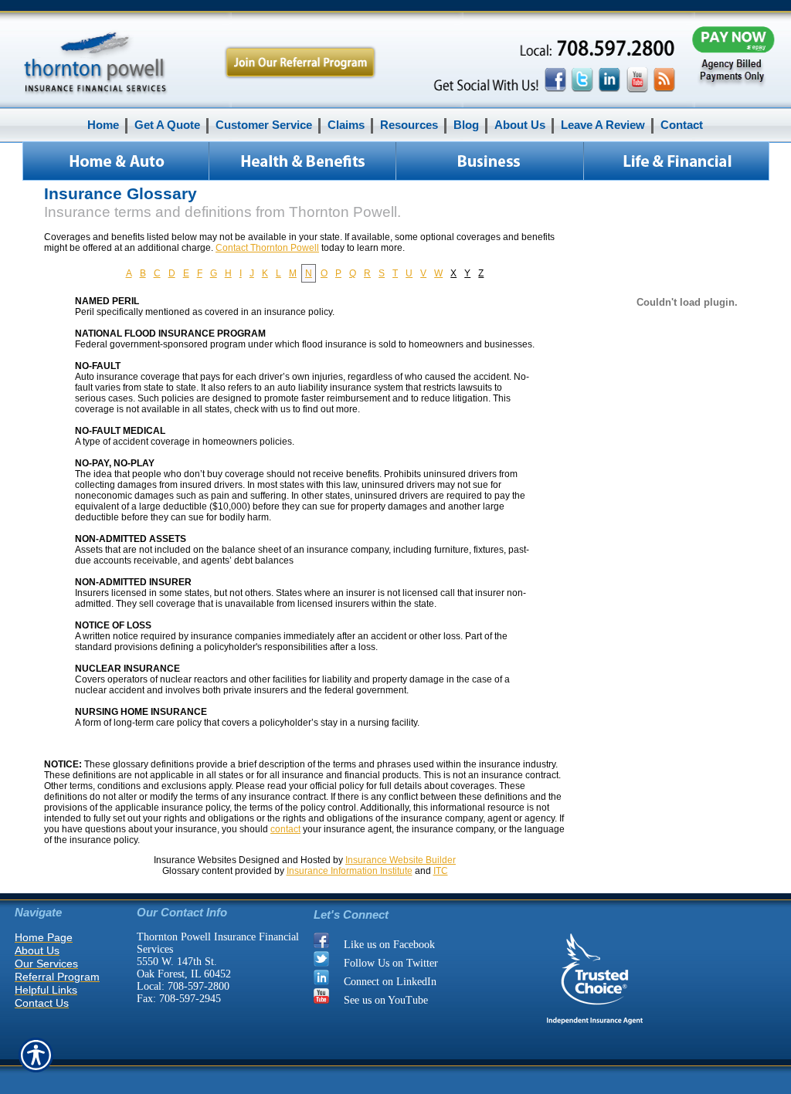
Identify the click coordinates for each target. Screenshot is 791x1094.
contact (285, 829)
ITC (440, 870)
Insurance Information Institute (349, 870)
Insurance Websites (195, 860)
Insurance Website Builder (400, 860)
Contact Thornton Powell (267, 247)
